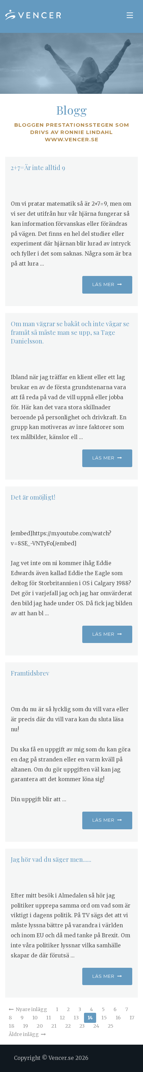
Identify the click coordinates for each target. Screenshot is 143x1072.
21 (54, 1026)
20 (40, 1026)
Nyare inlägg (30, 1009)
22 (68, 1026)
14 (90, 1018)
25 (110, 1026)
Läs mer (104, 284)
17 (131, 1018)
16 (118, 1018)
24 (96, 1026)
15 (104, 1018)
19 (25, 1026)
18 (11, 1026)
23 (82, 1026)
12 (62, 1018)
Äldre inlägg (25, 1034)
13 (76, 1018)
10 (34, 1018)
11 (48, 1018)
